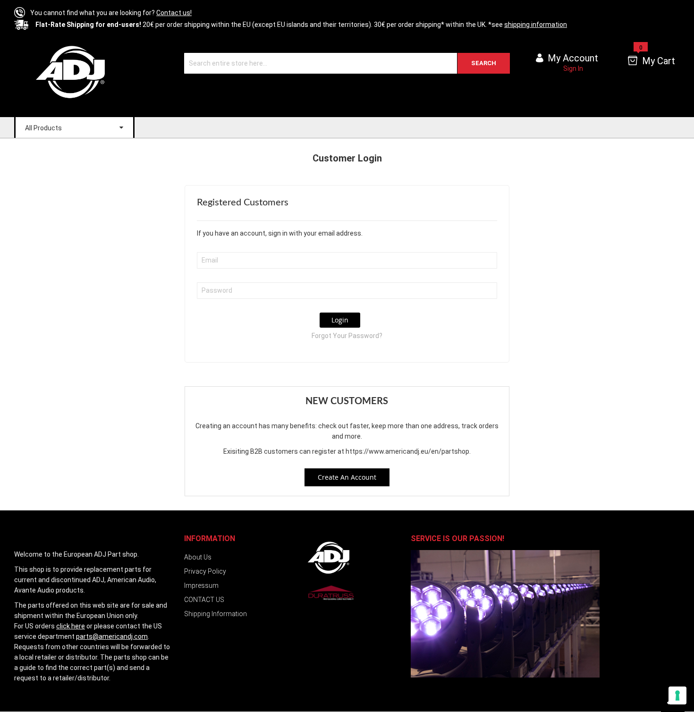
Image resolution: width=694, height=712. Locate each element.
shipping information (535, 24)
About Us (198, 557)
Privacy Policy (205, 571)
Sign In (573, 68)
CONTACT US (204, 599)
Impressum (201, 585)
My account (573, 58)
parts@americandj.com (112, 636)
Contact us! (174, 13)
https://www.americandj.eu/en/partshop (407, 451)
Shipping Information (215, 614)
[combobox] (347, 63)
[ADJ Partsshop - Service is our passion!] (70, 71)
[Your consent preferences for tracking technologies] (677, 695)
